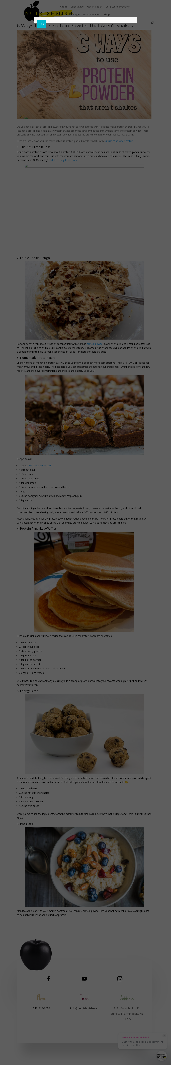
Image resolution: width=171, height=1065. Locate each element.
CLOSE (42, 24)
